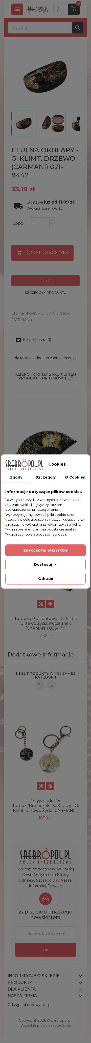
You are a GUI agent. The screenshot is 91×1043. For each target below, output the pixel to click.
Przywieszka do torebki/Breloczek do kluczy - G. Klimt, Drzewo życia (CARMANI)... (45, 805)
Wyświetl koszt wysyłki (44, 208)
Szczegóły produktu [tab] (45, 292)
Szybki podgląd (41, 604)
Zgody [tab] (16, 477)
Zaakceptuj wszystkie (45, 550)
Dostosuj (44, 564)
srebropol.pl (61, 1020)
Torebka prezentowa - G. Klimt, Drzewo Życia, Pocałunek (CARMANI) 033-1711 (45, 623)
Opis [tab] (45, 281)
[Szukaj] (77, 27)
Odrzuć (45, 578)
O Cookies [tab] (75, 477)
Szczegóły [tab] (46, 477)
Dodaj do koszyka (47, 252)
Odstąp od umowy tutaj (29, 1004)
